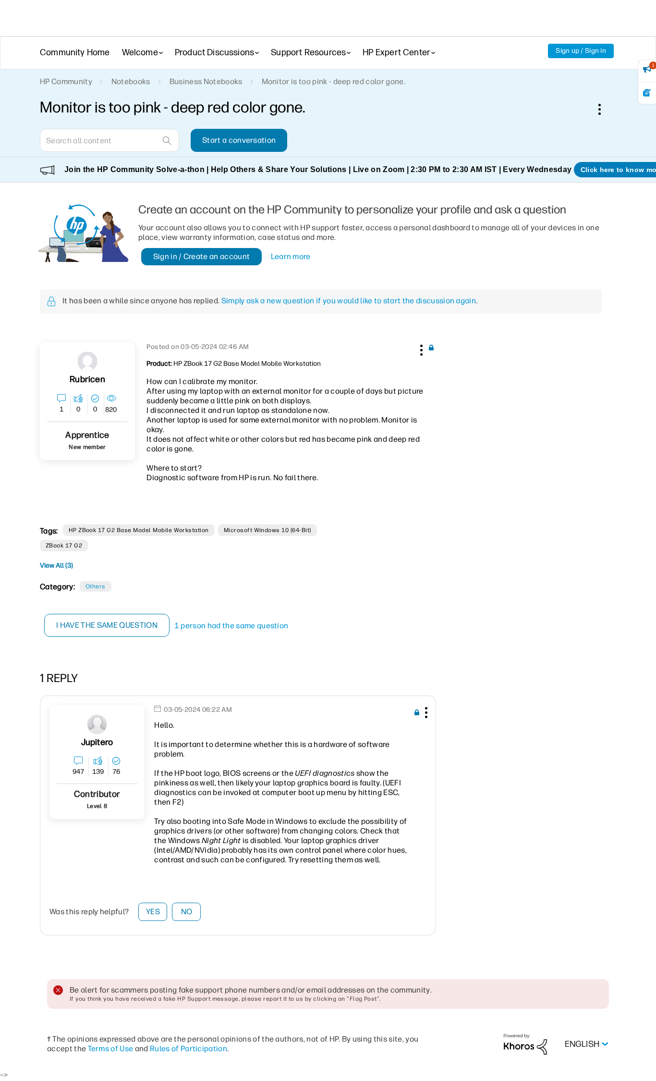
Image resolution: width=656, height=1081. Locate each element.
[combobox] (109, 140)
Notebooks (130, 81)
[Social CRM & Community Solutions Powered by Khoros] (525, 1044)
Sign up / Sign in (581, 51)
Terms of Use (111, 1048)
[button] (420, 348)
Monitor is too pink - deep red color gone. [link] (333, 81)
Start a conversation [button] (239, 140)
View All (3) (56, 565)
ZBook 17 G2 (64, 545)
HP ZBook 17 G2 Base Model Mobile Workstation (139, 530)
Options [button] (604, 109)
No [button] (187, 911)
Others (95, 586)
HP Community (66, 81)
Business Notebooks (206, 81)
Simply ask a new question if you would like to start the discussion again (348, 300)
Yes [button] (153, 911)
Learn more (291, 256)
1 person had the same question (231, 625)
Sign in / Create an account (201, 256)
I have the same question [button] (107, 625)
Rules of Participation (188, 1048)
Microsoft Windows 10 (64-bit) (267, 530)
